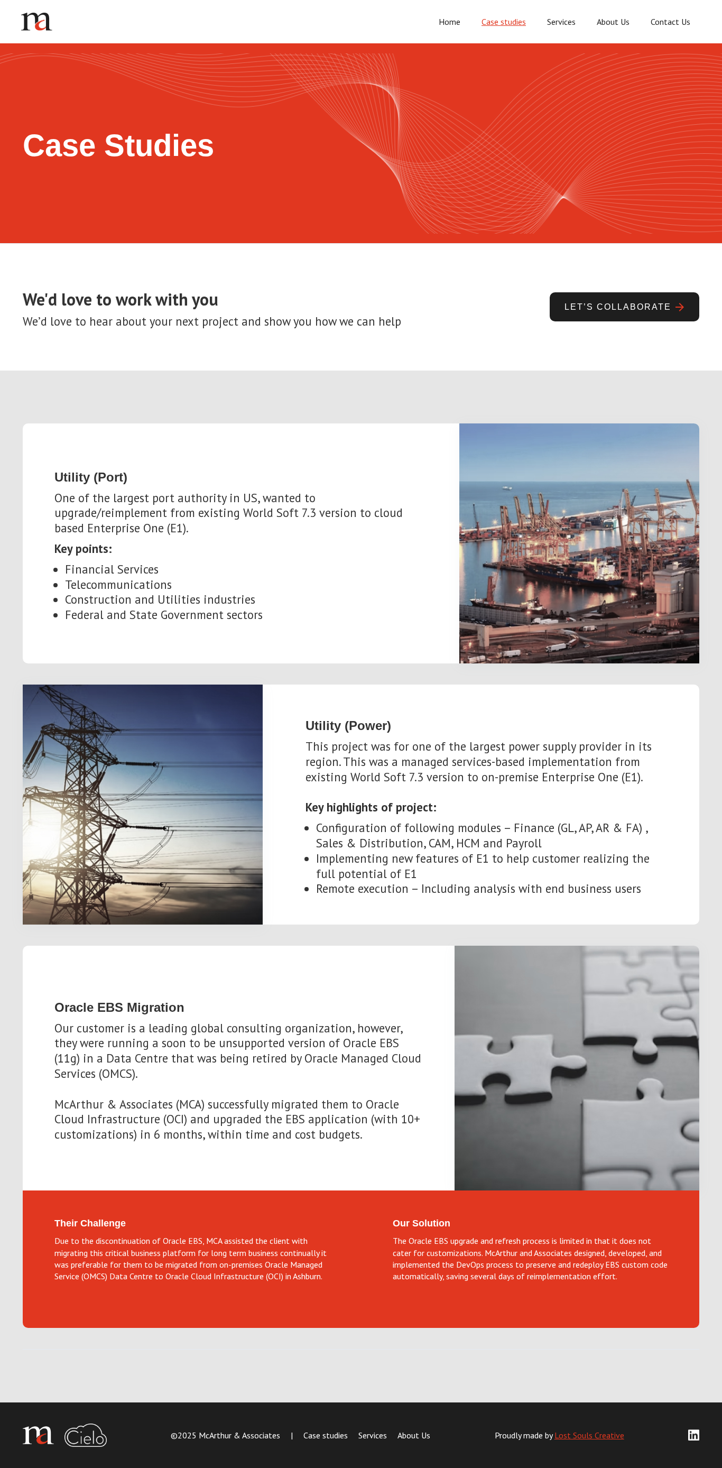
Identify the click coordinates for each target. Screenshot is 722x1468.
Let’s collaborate (617, 306)
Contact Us (670, 21)
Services (561, 21)
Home (449, 21)
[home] (191, 22)
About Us (613, 21)
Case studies (504, 21)
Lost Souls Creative (589, 1435)
